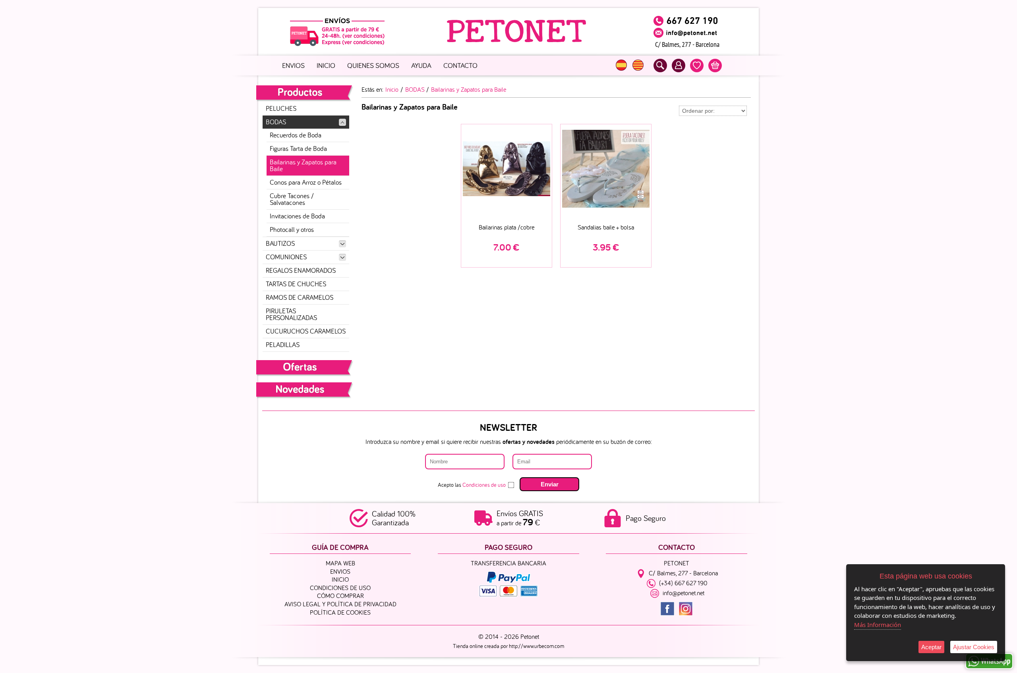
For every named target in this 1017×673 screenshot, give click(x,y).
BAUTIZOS (280, 243)
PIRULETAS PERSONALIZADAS (291, 314)
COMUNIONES (286, 257)
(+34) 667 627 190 (683, 583)
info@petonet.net (683, 593)
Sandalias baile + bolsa (606, 227)
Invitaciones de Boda (297, 216)
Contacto (460, 65)
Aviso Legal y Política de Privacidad (340, 604)
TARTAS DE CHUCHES (296, 284)
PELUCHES (281, 108)
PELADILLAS (283, 344)
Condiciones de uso (484, 484)
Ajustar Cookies (973, 647)
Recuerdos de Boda (295, 135)
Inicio (326, 65)
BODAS (276, 122)
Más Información (877, 625)
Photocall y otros (292, 229)
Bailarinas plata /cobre (506, 227)
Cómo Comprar (340, 596)
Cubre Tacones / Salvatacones (292, 199)
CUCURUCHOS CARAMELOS (306, 331)
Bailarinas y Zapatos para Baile (303, 165)
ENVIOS (293, 65)
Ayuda (421, 65)
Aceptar (931, 647)
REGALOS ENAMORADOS (301, 270)
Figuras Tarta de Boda (298, 148)
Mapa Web (340, 563)
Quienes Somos (373, 65)
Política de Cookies (340, 612)
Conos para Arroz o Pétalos (306, 182)
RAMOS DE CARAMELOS (299, 297)
